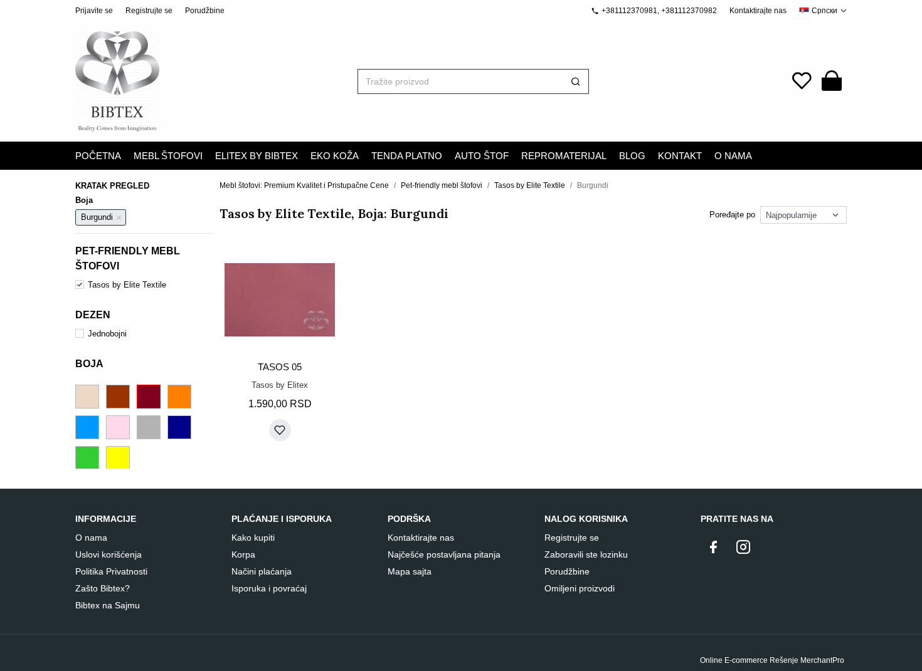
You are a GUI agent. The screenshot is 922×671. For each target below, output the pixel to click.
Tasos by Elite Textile (127, 284)
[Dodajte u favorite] (280, 430)
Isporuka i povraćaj (269, 588)
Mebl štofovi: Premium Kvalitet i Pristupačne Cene (304, 185)
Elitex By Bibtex (256, 155)
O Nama (733, 155)
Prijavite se (94, 10)
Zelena (87, 458)
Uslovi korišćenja (108, 554)
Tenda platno (406, 155)
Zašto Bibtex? (102, 588)
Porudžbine (205, 10)
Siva (149, 427)
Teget (179, 427)
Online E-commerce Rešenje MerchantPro (772, 660)
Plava (87, 427)
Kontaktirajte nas (758, 10)
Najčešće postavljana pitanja (444, 554)
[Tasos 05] (280, 300)
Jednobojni (107, 333)
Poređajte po (732, 214)
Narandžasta (179, 396)
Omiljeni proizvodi (579, 588)
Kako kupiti (253, 538)
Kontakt (680, 155)
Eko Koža (334, 155)
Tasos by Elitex (280, 385)
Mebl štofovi (168, 155)
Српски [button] (824, 10)
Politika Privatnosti (111, 571)
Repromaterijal (564, 155)
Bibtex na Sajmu (107, 605)
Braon (118, 396)
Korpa (243, 554)
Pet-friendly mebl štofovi (441, 185)
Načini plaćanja (261, 571)
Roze (118, 427)
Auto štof (482, 155)
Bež (87, 396)
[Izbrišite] (119, 217)
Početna (98, 155)
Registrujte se (148, 10)
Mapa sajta (410, 571)
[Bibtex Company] (117, 81)
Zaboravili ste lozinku (586, 554)
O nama (91, 538)
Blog (632, 155)
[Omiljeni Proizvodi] (802, 81)
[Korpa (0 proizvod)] (832, 81)
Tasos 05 (280, 367)
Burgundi (149, 396)
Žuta (118, 458)
